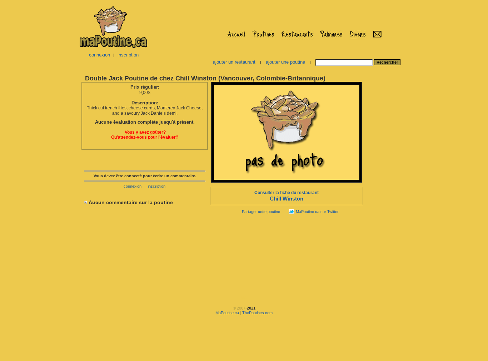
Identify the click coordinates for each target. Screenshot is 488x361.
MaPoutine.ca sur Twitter (317, 211)
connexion (99, 55)
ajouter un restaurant (234, 62)
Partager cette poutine (261, 211)
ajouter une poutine (285, 62)
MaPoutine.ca (227, 313)
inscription (128, 55)
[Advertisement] (386, 188)
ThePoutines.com (257, 313)
